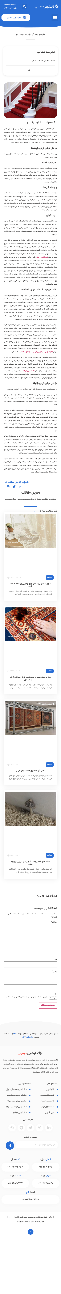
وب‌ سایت (53, 983)
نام (55, 960)
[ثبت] (10, 1144)
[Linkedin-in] (49, 1127)
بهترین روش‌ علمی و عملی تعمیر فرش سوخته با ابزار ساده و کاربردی (30, 679)
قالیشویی (41, 34)
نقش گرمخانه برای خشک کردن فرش (30, 771)
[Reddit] (21, 1127)
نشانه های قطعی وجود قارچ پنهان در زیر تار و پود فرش (30, 863)
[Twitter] (30, 1127)
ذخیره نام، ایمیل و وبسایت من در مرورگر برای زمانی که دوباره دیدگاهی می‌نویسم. (31, 998)
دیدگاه (54, 922)
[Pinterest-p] (39, 1127)
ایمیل (54, 972)
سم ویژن (20, 1221)
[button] (24, 6)
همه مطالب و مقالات (48, 511)
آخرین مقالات (30, 493)
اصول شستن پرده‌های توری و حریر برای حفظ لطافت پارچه (30, 585)
